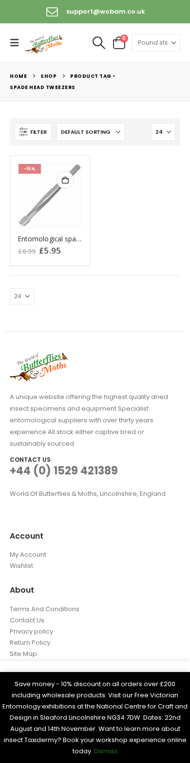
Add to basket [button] (65, 180)
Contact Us (27, 620)
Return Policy (30, 642)
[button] (17, 43)
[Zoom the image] (39, 358)
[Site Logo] (44, 43)
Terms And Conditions (44, 609)
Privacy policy (31, 631)
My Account (28, 554)
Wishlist (21, 565)
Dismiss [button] (106, 751)
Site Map (23, 653)
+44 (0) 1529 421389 (64, 470)
